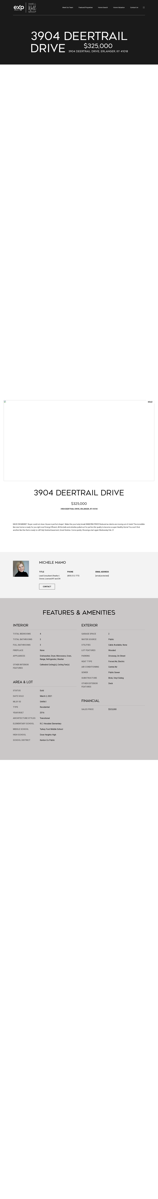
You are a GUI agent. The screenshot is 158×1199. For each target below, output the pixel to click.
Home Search (103, 7)
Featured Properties (86, 7)
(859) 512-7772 (73, 576)
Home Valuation (119, 7)
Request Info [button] (22, 541)
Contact (47, 587)
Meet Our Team (67, 7)
